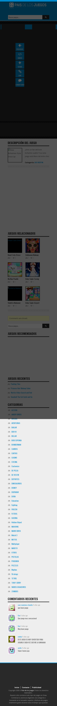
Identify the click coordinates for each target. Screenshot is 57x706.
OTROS (14, 552)
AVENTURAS (15, 423)
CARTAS (14, 453)
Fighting (14, 505)
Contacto (25, 687)
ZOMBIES (14, 591)
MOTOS (14, 539)
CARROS (14, 448)
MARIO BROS (16, 530)
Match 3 (14, 535)
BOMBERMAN (16, 444)
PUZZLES (14, 565)
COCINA (14, 461)
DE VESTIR (15, 474)
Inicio (17, 687)
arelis (20, 648)
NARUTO (14, 548)
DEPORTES (15, 479)
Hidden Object (16, 522)
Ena (19, 615)
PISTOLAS (15, 556)
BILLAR (14, 435)
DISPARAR (15, 492)
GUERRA (14, 517)
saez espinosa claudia (25, 605)
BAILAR (14, 427)
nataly (20, 636)
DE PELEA (14, 470)
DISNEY (14, 487)
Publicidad (36, 687)
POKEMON (15, 561)
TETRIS (14, 578)
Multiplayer (15, 543)
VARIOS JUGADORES (18, 586)
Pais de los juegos (27, 690)
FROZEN (14, 509)
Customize (15, 466)
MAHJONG (15, 526)
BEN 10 (13, 431)
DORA (13, 496)
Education (15, 500)
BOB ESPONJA (16, 440)
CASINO (14, 457)
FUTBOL (14, 513)
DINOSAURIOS (16, 483)
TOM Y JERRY (16, 582)
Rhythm (14, 569)
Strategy (14, 574)
